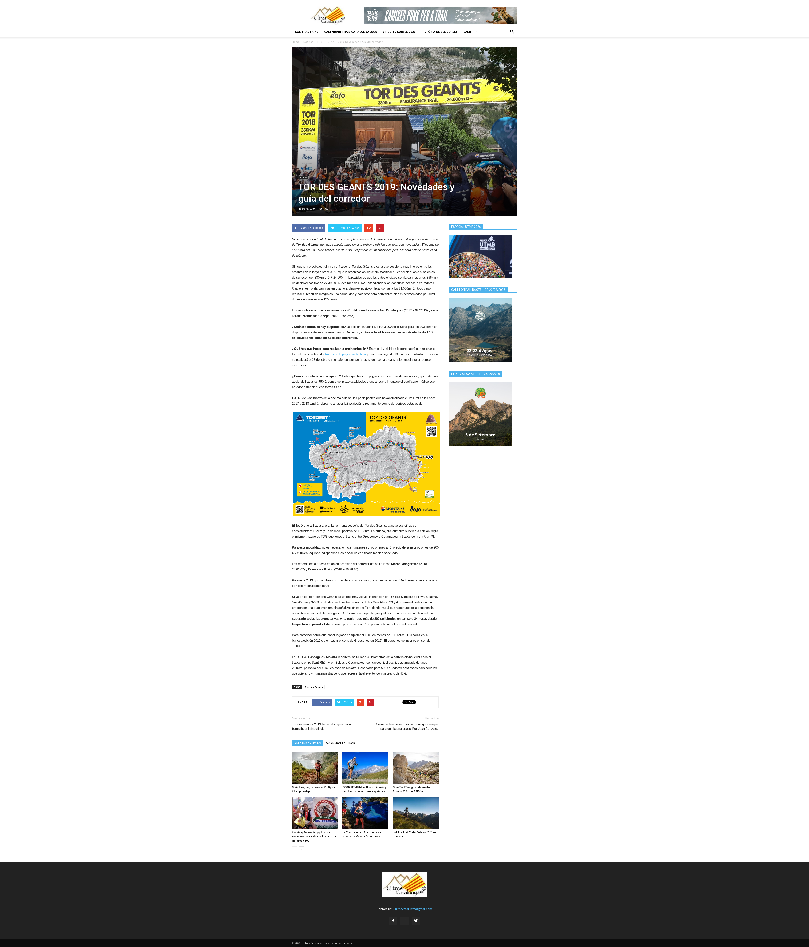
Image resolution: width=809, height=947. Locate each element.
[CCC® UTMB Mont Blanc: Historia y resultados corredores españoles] (365, 768)
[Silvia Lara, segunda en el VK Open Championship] (315, 768)
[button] (512, 32)
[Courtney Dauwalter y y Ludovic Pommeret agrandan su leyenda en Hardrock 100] (315, 813)
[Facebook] (393, 921)
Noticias (308, 42)
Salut (468, 32)
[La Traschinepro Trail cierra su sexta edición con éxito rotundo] (365, 813)
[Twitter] (416, 921)
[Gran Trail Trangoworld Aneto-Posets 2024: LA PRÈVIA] (416, 768)
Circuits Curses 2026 (399, 32)
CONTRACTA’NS (306, 32)
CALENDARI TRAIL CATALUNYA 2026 (350, 32)
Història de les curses (439, 32)
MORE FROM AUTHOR (340, 743)
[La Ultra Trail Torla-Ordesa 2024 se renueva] (416, 813)
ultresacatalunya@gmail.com (412, 909)
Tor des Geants (314, 687)
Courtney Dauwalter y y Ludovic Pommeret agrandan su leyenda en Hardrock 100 (314, 836)
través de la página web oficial (345, 354)
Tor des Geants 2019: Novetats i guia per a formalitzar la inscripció (321, 726)
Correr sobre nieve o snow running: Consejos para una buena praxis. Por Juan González (407, 726)
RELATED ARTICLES (308, 743)
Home (295, 42)
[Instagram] (404, 921)
